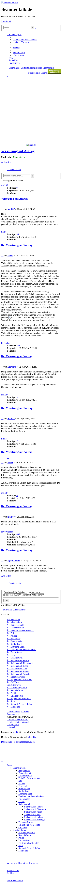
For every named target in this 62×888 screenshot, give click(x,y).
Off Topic (22, 827)
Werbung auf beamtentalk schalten (22, 863)
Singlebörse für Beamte (29, 825)
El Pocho (5, 343)
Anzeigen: (8, 592)
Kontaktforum (24, 835)
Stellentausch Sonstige (34, 819)
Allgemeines (24, 770)
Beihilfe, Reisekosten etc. (30, 778)
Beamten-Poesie (25, 822)
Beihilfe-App (13, 870)
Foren (9, 765)
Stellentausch (24, 804)
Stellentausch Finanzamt (35, 809)
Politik (21, 838)
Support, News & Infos (29, 848)
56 (17, 234)
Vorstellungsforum (26, 832)
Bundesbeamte (25, 773)
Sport (20, 845)
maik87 (4, 185)
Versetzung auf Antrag (17, 151)
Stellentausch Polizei (33, 806)
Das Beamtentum (15, 880)
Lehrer (21, 801)
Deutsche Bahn (25, 794)
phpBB (16, 732)
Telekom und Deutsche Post (31, 796)
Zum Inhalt (6, 21)
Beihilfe (10, 873)
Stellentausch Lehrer (33, 817)
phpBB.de (32, 737)
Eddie (3, 438)
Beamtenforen (19, 768)
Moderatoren (19, 157)
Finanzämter (24, 799)
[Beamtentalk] (9, 2)
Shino (3, 232)
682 (18, 534)
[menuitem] (25, 39)
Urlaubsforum (24, 840)
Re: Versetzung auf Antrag (16, 245)
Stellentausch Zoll (32, 814)
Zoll (20, 781)
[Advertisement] (31, 110)
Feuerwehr (23, 786)
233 (18, 345)
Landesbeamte (25, 775)
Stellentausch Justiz (33, 812)
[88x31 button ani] (54, 73)
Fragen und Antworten (28, 843)
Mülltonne (23, 850)
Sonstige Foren (19, 830)
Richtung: (26, 594)
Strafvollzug (24, 791)
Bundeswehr (24, 788)
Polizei (21, 783)
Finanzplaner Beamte (38, 73)
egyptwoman (7, 531)
